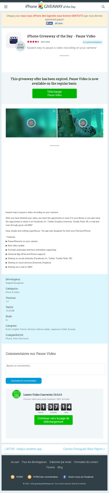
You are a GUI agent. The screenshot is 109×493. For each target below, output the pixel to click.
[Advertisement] (66, 64)
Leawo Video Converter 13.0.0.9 (42, 394)
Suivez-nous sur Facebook (80, 477)
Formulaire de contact (86, 461)
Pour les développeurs (34, 461)
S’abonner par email (60, 461)
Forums (50, 467)
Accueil (15, 461)
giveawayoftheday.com (44, 484)
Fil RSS (19, 477)
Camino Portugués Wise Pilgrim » (84, 449)
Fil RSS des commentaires (45, 477)
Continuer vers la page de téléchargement (53, 420)
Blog (60, 467)
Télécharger (54, 93)
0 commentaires (92, 42)
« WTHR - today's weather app (23, 449)
